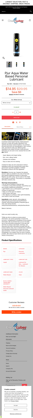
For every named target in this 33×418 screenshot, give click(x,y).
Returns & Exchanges (11, 345)
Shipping (11, 94)
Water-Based (7, 274)
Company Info (9, 368)
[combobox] (15, 11)
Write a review (16, 312)
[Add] (20, 112)
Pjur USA (9, 83)
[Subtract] (13, 112)
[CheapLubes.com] (15, 20)
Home (7, 363)
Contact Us (8, 356)
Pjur (4, 251)
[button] (29, 20)
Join (24, 385)
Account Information (11, 371)
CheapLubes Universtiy (11, 353)
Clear (20, 274)
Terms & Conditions (10, 348)
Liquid (5, 262)
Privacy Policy (15, 401)
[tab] (7, 127)
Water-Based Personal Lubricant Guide (8, 288)
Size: (16, 99)
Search (7, 366)
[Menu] (2, 20)
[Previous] (3, 45)
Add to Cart (16, 117)
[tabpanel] (16, 183)
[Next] (30, 45)
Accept (16, 405)
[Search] (30, 11)
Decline (16, 409)
